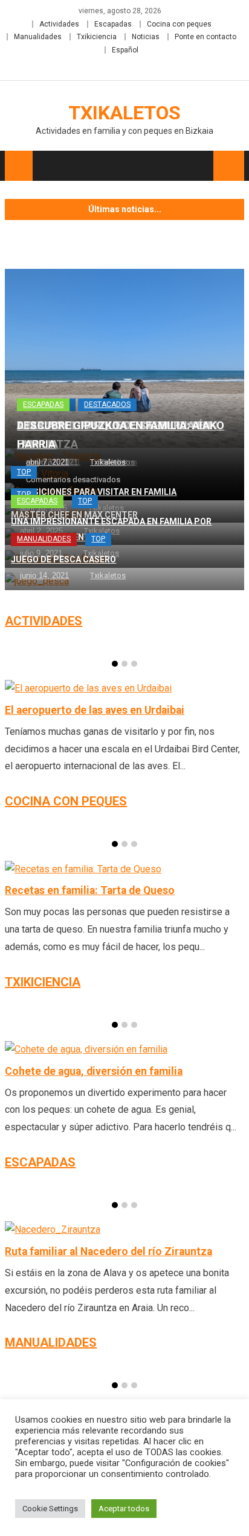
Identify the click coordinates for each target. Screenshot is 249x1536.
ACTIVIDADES (43, 621)
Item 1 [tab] (115, 664)
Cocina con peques (179, 24)
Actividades (59, 24)
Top (24, 472)
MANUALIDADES (51, 1342)
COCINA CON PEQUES (66, 801)
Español (125, 50)
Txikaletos (124, 112)
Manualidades (38, 37)
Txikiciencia (97, 37)
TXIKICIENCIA (42, 982)
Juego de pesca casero (63, 559)
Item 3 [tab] (134, 664)
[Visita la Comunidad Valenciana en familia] (124, 358)
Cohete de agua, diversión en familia (94, 1071)
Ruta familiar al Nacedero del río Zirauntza (108, 1251)
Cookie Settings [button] (50, 1508)
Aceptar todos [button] (124, 1508)
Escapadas (113, 24)
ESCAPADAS (40, 1162)
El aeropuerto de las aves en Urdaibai (94, 710)
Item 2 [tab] (124, 664)
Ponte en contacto (205, 37)
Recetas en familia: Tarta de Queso (90, 890)
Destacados (107, 404)
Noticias (146, 37)
